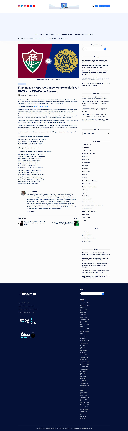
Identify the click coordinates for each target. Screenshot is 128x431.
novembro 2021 (84, 364)
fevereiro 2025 (84, 319)
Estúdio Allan (86, 172)
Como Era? (85, 159)
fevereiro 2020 (84, 397)
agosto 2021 (83, 371)
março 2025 (83, 317)
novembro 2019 (84, 404)
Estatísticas (85, 169)
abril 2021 (83, 381)
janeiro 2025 (83, 322)
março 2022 (83, 355)
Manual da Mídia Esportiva (90, 181)
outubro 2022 (84, 343)
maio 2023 (83, 336)
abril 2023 (83, 338)
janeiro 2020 (83, 400)
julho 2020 (83, 390)
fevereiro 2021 (84, 383)
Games (84, 178)
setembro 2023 (84, 331)
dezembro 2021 (84, 362)
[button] (104, 6)
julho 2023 (83, 333)
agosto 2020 (84, 388)
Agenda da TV (22, 84)
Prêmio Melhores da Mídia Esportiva (92, 205)
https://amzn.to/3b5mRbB (41, 106)
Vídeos (84, 220)
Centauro (85, 156)
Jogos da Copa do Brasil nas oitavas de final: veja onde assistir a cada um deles (95, 79)
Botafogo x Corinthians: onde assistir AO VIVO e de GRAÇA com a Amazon (96, 84)
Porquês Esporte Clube (88, 202)
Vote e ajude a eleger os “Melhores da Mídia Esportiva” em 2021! (94, 115)
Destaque (85, 165)
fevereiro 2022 (84, 357)
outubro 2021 (84, 367)
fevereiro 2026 (84, 303)
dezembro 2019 (84, 402)
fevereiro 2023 (84, 341)
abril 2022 (83, 352)
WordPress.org (88, 241)
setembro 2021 (84, 369)
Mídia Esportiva (86, 184)
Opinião (84, 193)
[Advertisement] (64, 22)
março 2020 (83, 395)
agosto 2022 (84, 345)
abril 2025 (83, 315)
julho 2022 (83, 348)
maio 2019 (83, 419)
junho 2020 (83, 393)
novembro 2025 (84, 305)
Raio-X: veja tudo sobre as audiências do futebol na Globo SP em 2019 (95, 98)
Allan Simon (32, 192)
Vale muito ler (86, 217)
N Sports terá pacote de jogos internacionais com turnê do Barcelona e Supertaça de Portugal (95, 72)
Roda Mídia (85, 214)
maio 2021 (83, 378)
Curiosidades (86, 162)
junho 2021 (83, 376)
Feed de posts (88, 235)
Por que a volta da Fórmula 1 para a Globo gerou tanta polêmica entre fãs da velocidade (96, 61)
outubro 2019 (84, 407)
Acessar (86, 232)
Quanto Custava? (87, 208)
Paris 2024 (85, 196)
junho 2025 (83, 310)
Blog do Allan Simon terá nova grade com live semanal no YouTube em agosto (95, 103)
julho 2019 (83, 414)
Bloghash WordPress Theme (84, 428)
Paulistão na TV (86, 199)
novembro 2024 (85, 324)
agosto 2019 (83, 411)
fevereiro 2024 (84, 329)
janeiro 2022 (83, 359)
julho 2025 (83, 307)
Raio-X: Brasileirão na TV (89, 211)
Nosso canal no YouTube (89, 187)
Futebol (84, 175)
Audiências (85, 147)
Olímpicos (85, 190)
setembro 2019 (84, 409)
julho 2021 (83, 374)
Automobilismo (86, 150)
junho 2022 (83, 350)
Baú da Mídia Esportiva (89, 153)
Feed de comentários (90, 238)
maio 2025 (83, 312)
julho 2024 (83, 326)
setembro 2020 (84, 385)
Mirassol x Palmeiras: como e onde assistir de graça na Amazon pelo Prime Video (95, 66)
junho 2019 (83, 416)
